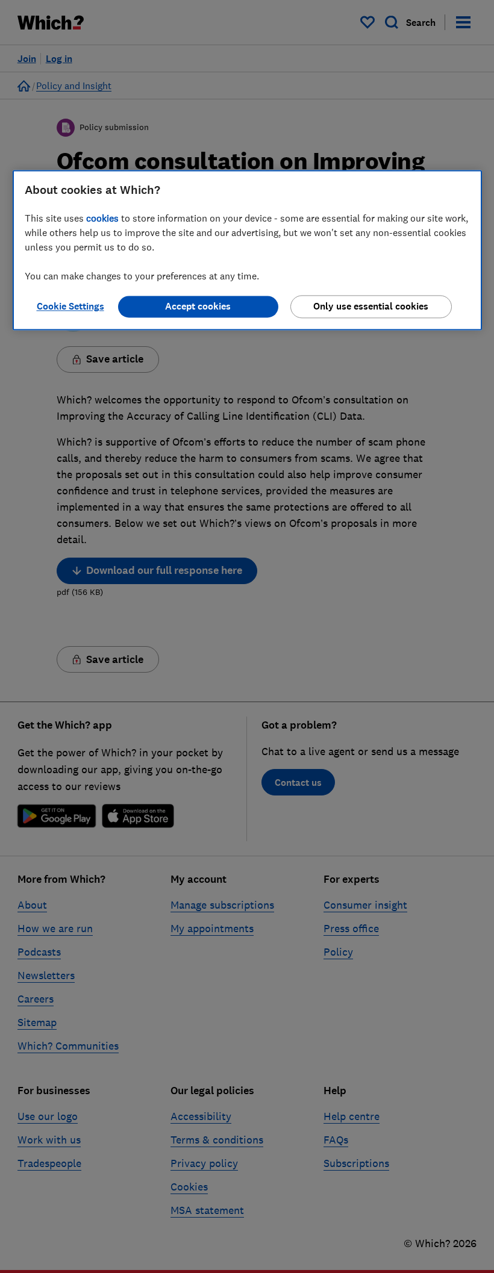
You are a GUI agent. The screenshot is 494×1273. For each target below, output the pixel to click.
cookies (102, 219)
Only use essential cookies (370, 306)
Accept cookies (198, 306)
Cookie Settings (70, 306)
